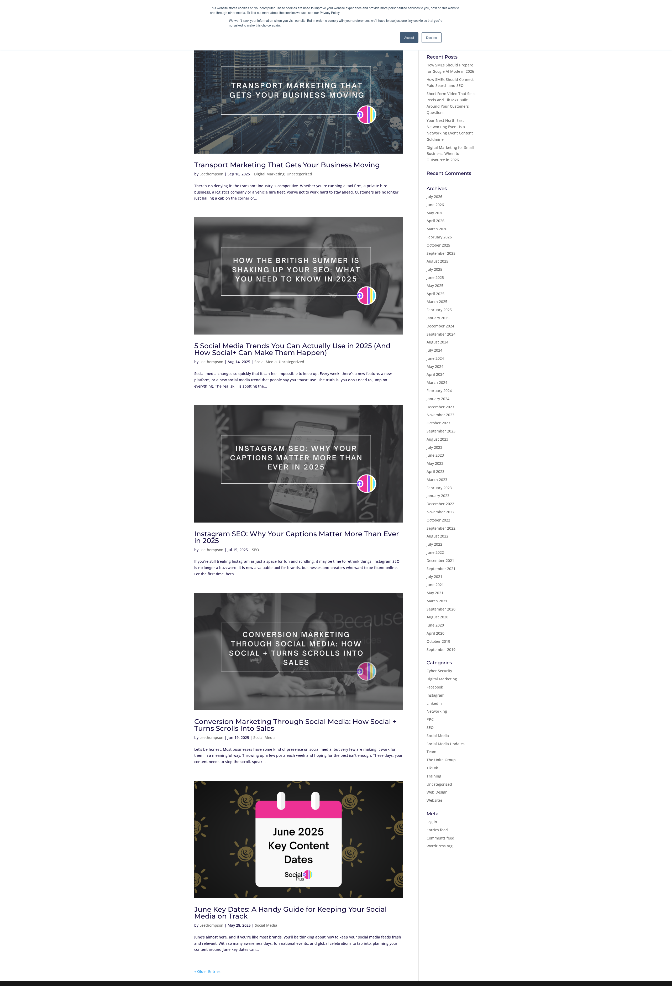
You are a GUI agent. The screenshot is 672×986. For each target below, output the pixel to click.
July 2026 (434, 196)
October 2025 (438, 245)
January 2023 (438, 495)
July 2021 (434, 576)
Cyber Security (439, 670)
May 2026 (435, 212)
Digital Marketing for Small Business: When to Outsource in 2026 (450, 154)
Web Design (437, 792)
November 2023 (440, 414)
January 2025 (438, 317)
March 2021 (437, 600)
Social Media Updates (446, 743)
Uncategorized (299, 173)
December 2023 (440, 406)
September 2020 (441, 609)
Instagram (435, 695)
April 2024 (435, 374)
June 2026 (435, 204)
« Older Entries (207, 971)
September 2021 (441, 568)
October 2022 (438, 520)
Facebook (435, 687)
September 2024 (441, 334)
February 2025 (439, 309)
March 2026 (437, 228)
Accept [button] (409, 37)
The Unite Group (441, 759)
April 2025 (435, 293)
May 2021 (435, 592)
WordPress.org (440, 845)
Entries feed (437, 829)
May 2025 (435, 285)
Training (434, 776)
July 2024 (434, 350)
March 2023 (437, 479)
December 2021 (440, 560)
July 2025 (434, 269)
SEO (255, 549)
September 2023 (441, 431)
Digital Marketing (269, 173)
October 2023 (438, 422)
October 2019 (438, 641)
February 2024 (439, 390)
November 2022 (440, 511)
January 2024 (438, 398)
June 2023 (435, 455)
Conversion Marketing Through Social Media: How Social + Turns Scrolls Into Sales (295, 725)
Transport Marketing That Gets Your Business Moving (287, 165)
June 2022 (435, 552)
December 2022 (440, 503)
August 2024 (437, 342)
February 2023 (439, 487)
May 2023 (435, 463)
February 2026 (439, 236)
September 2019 (441, 649)
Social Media (265, 361)
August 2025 (437, 261)
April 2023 (435, 471)
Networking (437, 711)
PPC (430, 719)
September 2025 (441, 253)
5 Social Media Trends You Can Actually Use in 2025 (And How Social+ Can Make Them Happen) (292, 349)
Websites (435, 800)
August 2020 (437, 616)
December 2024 (440, 326)
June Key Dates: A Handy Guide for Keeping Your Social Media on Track (290, 912)
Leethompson (211, 173)
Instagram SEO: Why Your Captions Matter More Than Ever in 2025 (296, 537)
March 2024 (437, 382)
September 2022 (441, 528)
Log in (432, 821)
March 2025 (437, 301)
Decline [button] (431, 37)
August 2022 (437, 536)
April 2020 (435, 633)
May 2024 (435, 366)
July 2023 (434, 447)
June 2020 (435, 625)
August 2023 (437, 439)
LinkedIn (434, 703)
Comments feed (440, 838)
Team (431, 751)
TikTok (432, 767)
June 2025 (435, 277)
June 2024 (435, 358)
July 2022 (434, 544)
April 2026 (435, 220)
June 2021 (435, 584)
